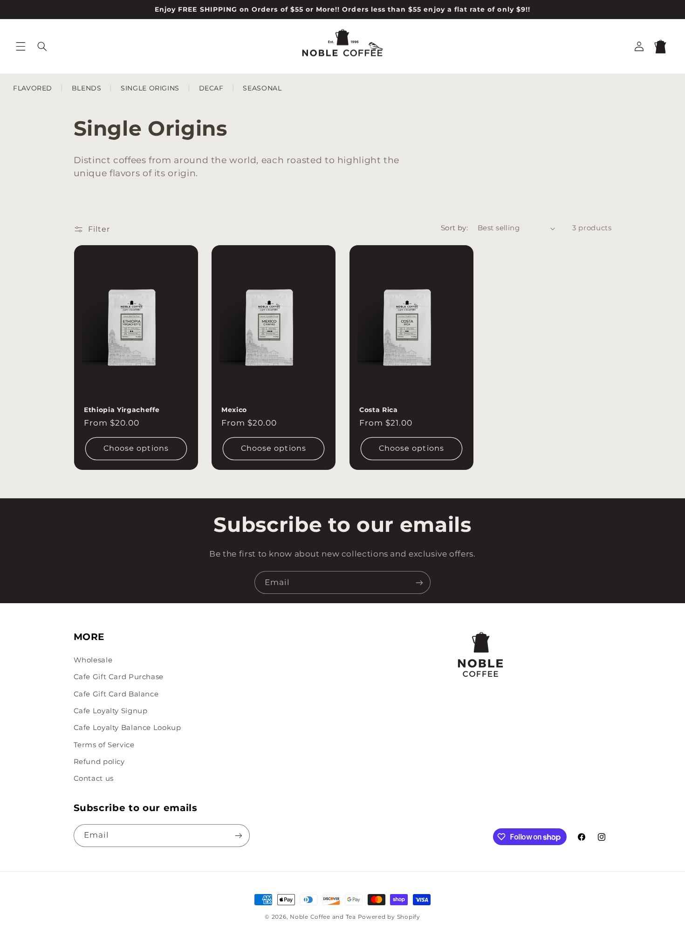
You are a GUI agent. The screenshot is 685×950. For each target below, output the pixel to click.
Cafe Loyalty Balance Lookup (127, 727)
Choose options (136, 448)
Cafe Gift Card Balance (116, 694)
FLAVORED (32, 88)
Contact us (94, 778)
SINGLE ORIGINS (150, 88)
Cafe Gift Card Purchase (119, 677)
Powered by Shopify (389, 917)
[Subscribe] (419, 582)
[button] (20, 46)
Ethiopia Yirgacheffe (121, 409)
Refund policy (99, 761)
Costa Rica (378, 409)
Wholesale (93, 660)
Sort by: (454, 228)
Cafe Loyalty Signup (111, 711)
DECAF (211, 88)
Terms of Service (104, 745)
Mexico (234, 409)
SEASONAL (262, 88)
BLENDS (87, 88)
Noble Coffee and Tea (323, 917)
